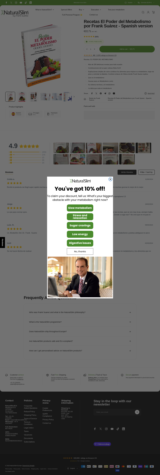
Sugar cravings (80, 225)
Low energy (80, 234)
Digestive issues (80, 243)
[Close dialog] (110, 179)
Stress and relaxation (80, 217)
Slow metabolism (80, 208)
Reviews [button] (2, 242)
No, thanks (80, 251)
